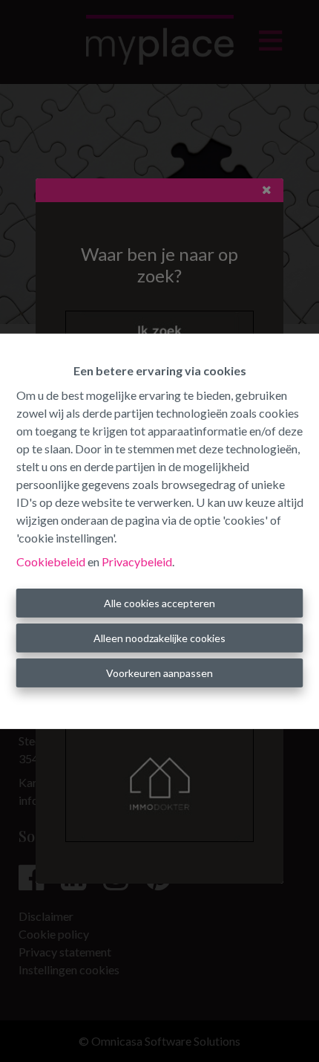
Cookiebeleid (50, 561)
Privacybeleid (137, 561)
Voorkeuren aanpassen (159, 673)
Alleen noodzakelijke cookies (159, 638)
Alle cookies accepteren (159, 603)
